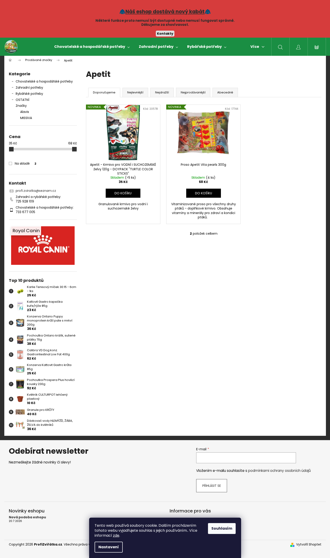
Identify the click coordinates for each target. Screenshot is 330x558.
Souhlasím (221, 528)
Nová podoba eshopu (27, 517)
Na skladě (25, 163)
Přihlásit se (211, 485)
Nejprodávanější (193, 92)
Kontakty (165, 33)
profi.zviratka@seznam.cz (36, 190)
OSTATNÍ (22, 99)
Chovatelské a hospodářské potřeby (44, 81)
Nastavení (108, 547)
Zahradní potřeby (29, 87)
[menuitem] (92, 47)
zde (116, 535)
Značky (21, 105)
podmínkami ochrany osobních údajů (279, 470)
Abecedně (225, 92)
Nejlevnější (135, 92)
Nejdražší (162, 92)
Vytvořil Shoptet (308, 544)
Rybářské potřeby (29, 93)
